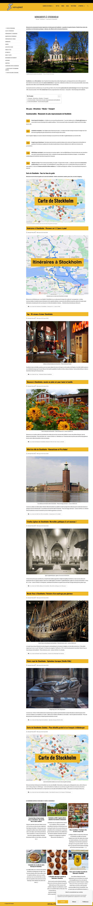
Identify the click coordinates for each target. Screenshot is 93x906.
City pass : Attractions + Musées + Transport (38, 98)
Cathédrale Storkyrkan (36, 130)
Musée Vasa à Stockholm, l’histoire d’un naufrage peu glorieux (50, 593)
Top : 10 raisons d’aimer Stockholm (40, 314)
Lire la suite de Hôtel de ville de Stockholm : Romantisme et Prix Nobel (45, 514)
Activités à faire (9, 47)
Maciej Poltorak (31, 232)
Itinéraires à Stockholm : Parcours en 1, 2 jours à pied (46, 228)
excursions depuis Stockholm (12, 65)
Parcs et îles (8, 49)
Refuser (74, 901)
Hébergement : (55, 903)
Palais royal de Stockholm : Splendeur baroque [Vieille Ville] (49, 661)
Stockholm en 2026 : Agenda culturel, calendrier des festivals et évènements (57, 818)
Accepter (63, 901)
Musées (7, 44)
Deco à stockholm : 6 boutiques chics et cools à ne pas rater (78, 830)
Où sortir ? (7, 52)
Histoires (7, 60)
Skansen (34, 162)
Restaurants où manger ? (11, 57)
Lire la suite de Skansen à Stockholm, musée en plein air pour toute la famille (46, 441)
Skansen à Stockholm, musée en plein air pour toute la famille (50, 382)
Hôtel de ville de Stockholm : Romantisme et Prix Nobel (47, 449)
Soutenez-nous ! (50, 903)
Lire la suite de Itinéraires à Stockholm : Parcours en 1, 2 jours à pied (44, 306)
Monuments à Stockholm (51, 19)
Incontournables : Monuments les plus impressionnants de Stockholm (44, 100)
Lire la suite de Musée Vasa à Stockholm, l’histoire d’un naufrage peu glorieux (46, 653)
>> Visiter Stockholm (10, 28)
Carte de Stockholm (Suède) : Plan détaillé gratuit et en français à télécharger (56, 727)
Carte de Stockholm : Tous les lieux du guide (38, 101)
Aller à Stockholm (9, 31)
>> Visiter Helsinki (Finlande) (11, 72)
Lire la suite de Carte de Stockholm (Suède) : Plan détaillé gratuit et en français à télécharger (50, 792)
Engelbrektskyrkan (68, 135)
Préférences (85, 901)
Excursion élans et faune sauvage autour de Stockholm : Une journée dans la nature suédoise (36, 819)
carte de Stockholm (48, 176)
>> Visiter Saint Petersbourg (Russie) (11, 69)
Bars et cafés (8, 55)
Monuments (7, 41)
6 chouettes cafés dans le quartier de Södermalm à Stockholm (57, 877)
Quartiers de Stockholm (10, 36)
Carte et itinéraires (51, 904)
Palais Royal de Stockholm (37, 120)
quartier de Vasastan (50, 156)
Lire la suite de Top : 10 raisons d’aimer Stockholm (40, 374)
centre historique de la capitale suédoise (47, 122)
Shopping (7, 63)
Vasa (38, 162)
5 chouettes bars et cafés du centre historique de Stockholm (36, 865)
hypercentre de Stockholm (79, 142)
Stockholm (28, 81)
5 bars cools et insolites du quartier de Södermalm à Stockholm (78, 872)
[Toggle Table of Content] (58, 96)
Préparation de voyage (10, 39)
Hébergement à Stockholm (11, 33)
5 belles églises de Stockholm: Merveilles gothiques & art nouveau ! (51, 521)
